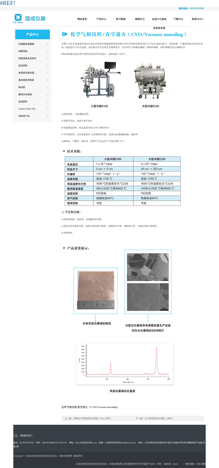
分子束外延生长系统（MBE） (159, 418)
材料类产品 (24, 116)
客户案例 (121, 19)
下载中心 (178, 19)
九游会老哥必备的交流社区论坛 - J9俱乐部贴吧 (99, 464)
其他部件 (22, 101)
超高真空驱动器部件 (27, 73)
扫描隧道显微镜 (26, 44)
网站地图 (189, 464)
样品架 (21, 87)
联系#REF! (198, 19)
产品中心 (101, 19)
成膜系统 (22, 51)
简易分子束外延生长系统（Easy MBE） (93, 418)
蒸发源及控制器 (26, 80)
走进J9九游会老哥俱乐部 (159, 20)
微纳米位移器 (25, 94)
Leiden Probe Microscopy (27, 109)
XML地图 (201, 464)
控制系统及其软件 (27, 58)
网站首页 (82, 19)
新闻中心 (140, 19)
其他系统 (22, 65)
